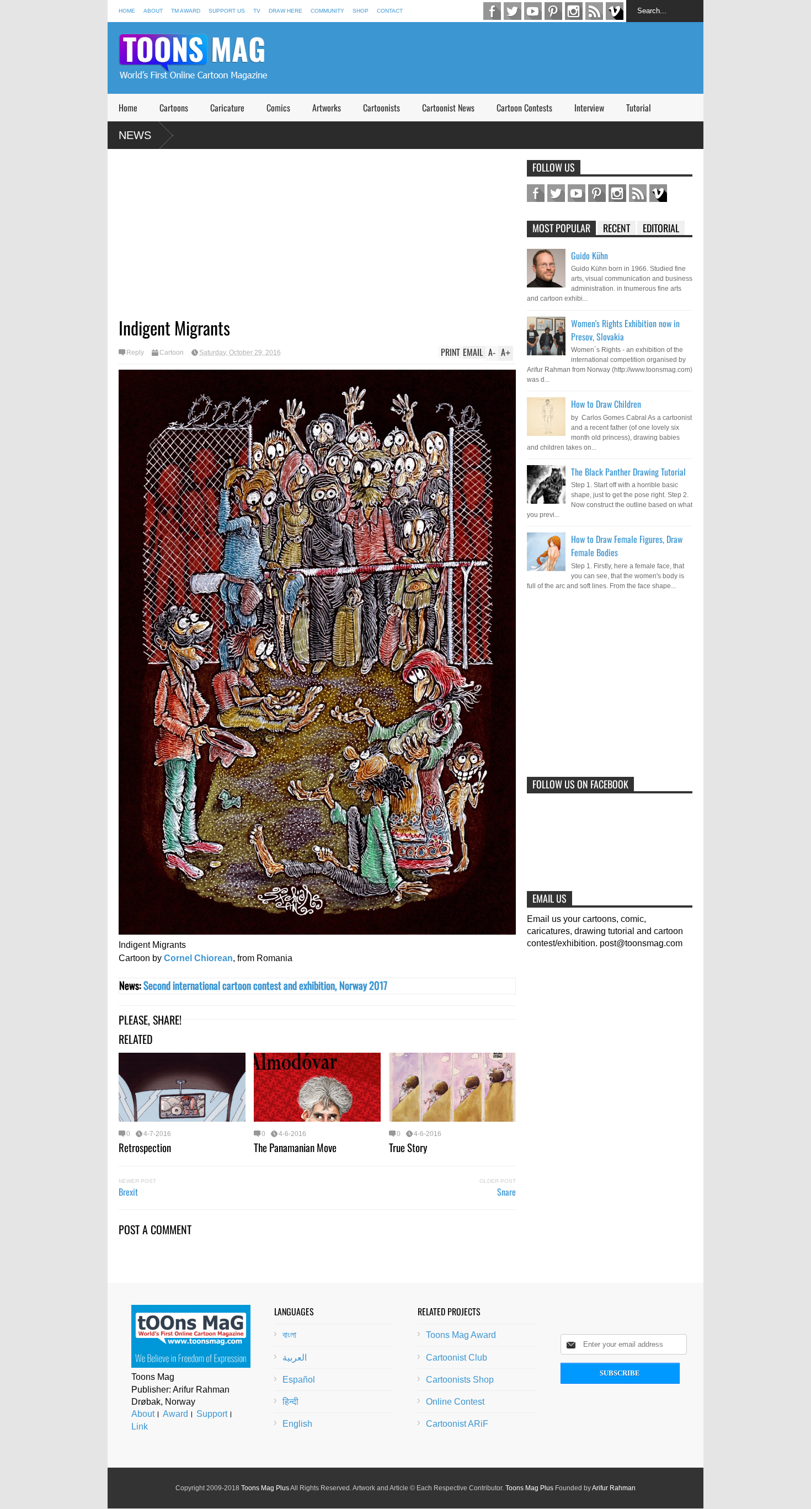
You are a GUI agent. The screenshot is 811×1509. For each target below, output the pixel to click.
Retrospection (145, 1147)
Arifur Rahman (614, 1488)
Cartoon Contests (524, 107)
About (153, 11)
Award (175, 1414)
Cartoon (171, 352)
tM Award (185, 11)
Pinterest (553, 11)
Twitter (512, 11)
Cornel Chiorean (198, 958)
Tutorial (638, 107)
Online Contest (455, 1401)
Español (298, 1379)
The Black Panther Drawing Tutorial (628, 471)
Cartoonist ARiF (457, 1423)
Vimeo (614, 11)
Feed (594, 11)
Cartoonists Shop (460, 1379)
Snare (506, 1191)
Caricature (227, 107)
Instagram (574, 11)
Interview (589, 107)
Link (139, 1426)
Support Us (227, 11)
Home (127, 11)
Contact (390, 11)
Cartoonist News (448, 107)
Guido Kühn (589, 255)
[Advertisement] (502, 58)
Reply (135, 352)
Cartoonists (381, 107)
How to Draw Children (606, 403)
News (135, 135)
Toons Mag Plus (265, 1488)
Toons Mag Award (461, 1335)
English (297, 1423)
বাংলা (289, 1335)
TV (256, 11)
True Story (408, 1147)
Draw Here (285, 11)
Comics (278, 107)
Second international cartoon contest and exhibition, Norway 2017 (265, 985)
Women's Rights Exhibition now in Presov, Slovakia (625, 330)
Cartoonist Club (456, 1357)
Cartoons (173, 107)
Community (327, 11)
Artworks (326, 107)
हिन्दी (290, 1401)
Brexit (128, 1191)
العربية (294, 1357)
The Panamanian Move (295, 1147)
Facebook (492, 11)
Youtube (533, 11)
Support (211, 1414)
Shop (361, 11)
